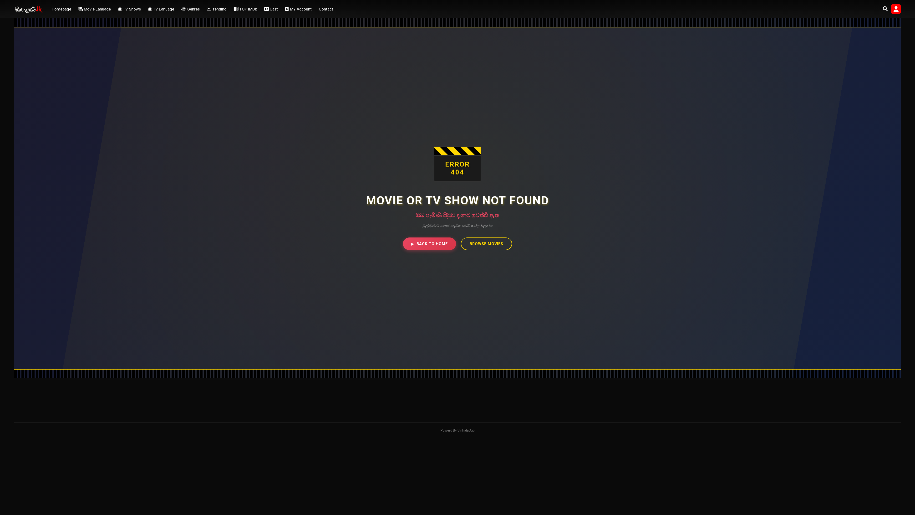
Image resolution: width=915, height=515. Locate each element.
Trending (219, 9)
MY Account (300, 9)
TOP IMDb (248, 9)
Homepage (61, 9)
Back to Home (429, 244)
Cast (273, 9)
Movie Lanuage (97, 9)
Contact (326, 9)
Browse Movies (486, 244)
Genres (193, 9)
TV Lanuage (163, 9)
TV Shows (131, 9)
